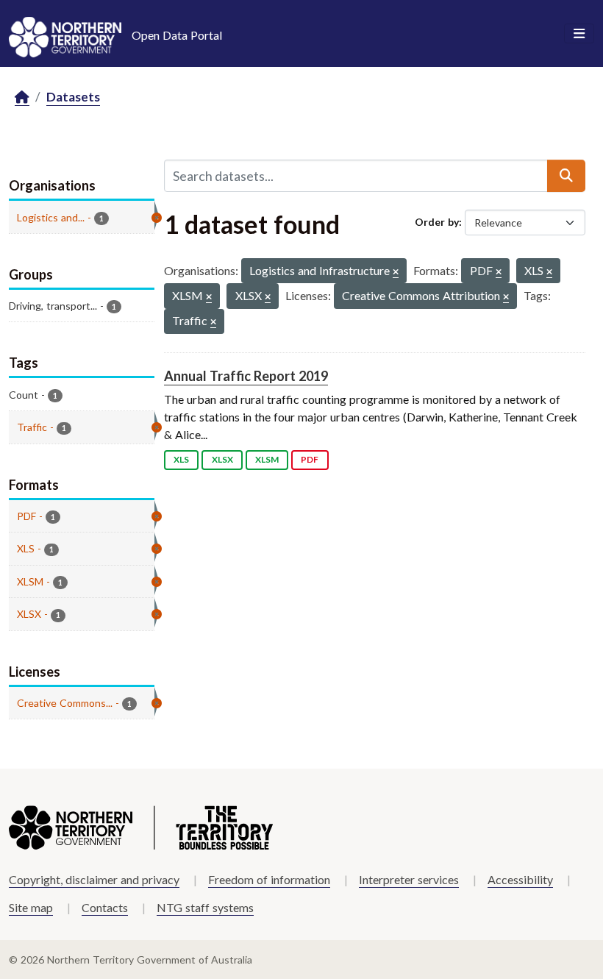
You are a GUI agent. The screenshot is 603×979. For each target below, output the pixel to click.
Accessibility (520, 879)
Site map (31, 907)
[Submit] (566, 176)
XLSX (222, 459)
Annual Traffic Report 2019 (246, 376)
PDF (309, 459)
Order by (437, 222)
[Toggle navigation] (579, 34)
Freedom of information (269, 879)
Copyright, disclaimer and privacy (94, 879)
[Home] (22, 97)
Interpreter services (409, 879)
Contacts (105, 907)
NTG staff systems (205, 907)
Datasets (73, 96)
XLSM (267, 459)
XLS (181, 459)
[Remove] (396, 272)
